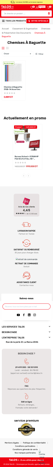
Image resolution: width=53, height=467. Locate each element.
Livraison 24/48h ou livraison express (29, 2)
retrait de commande (26, 263)
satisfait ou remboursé (26, 249)
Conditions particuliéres (25, 446)
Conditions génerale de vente (25, 449)
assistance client (26, 282)
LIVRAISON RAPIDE (26, 231)
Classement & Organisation (25, 29)
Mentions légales (12, 443)
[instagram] (34, 315)
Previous (24, 176)
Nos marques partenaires (25, 453)
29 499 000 (20, 367)
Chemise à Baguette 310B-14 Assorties (13, 88)
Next (28, 176)
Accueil (5, 29)
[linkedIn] (29, 315)
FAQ (26, 386)
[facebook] (23, 315)
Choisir (18, 53)
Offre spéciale (39, 21)
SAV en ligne (26, 402)
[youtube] (18, 315)
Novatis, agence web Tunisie (39, 464)
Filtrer (40, 54)
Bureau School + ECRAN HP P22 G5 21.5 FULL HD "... (27, 158)
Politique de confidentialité (34, 443)
